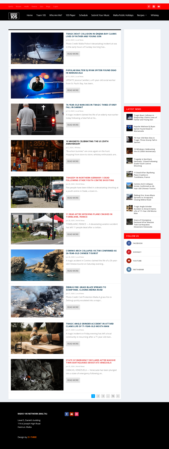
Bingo (48, 6)
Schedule (83, 15)
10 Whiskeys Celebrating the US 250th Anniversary (87, 142)
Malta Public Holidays (123, 15)
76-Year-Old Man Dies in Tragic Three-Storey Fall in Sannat (91, 106)
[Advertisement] (142, 66)
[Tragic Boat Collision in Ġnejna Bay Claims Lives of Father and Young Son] (37, 48)
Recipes (140, 15)
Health (26, 6)
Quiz (41, 6)
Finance (34, 6)
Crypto (55, 6)
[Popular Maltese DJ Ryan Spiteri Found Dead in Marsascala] (37, 84)
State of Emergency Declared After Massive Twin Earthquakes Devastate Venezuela (91, 361)
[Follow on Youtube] (72, 414)
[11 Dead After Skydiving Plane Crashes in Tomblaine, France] (37, 228)
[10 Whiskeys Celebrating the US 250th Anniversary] (37, 156)
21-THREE (31, 437)
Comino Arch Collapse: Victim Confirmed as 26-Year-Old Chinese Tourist (91, 252)
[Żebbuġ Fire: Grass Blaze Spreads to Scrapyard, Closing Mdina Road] (37, 301)
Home (30, 15)
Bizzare (18, 6)
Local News (79, 40)
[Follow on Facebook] (67, 414)
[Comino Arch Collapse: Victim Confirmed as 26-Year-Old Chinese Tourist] (37, 265)
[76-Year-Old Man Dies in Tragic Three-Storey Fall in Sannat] (37, 119)
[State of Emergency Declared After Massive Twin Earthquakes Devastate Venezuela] (37, 374)
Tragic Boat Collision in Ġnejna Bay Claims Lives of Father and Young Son (91, 35)
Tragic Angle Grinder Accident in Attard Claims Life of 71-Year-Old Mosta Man (90, 325)
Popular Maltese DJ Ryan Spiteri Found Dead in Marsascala (91, 71)
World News (80, 184)
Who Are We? (55, 15)
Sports (10, 6)
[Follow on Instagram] (77, 414)
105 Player (70, 15)
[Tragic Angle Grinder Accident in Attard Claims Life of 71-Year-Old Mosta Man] (37, 338)
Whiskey (155, 15)
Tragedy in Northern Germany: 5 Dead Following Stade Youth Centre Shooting (90, 179)
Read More (72, 53)
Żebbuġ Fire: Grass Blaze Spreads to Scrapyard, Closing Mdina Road (86, 288)
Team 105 (41, 15)
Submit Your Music (100, 15)
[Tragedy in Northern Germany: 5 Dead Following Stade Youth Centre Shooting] (37, 192)
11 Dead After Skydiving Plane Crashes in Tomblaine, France (89, 215)
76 (113, 396)
